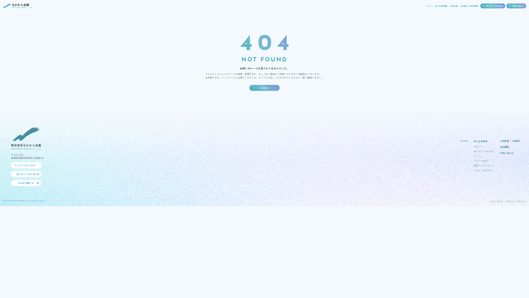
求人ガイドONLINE (483, 151)
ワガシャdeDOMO (483, 170)
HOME (464, 141)
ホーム (430, 6)
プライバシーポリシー (516, 201)
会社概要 (474, 6)
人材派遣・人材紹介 (458, 6)
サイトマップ (496, 201)
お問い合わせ (507, 153)
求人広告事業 (441, 6)
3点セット (479, 146)
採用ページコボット (484, 165)
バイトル (478, 156)
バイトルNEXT (481, 160)
